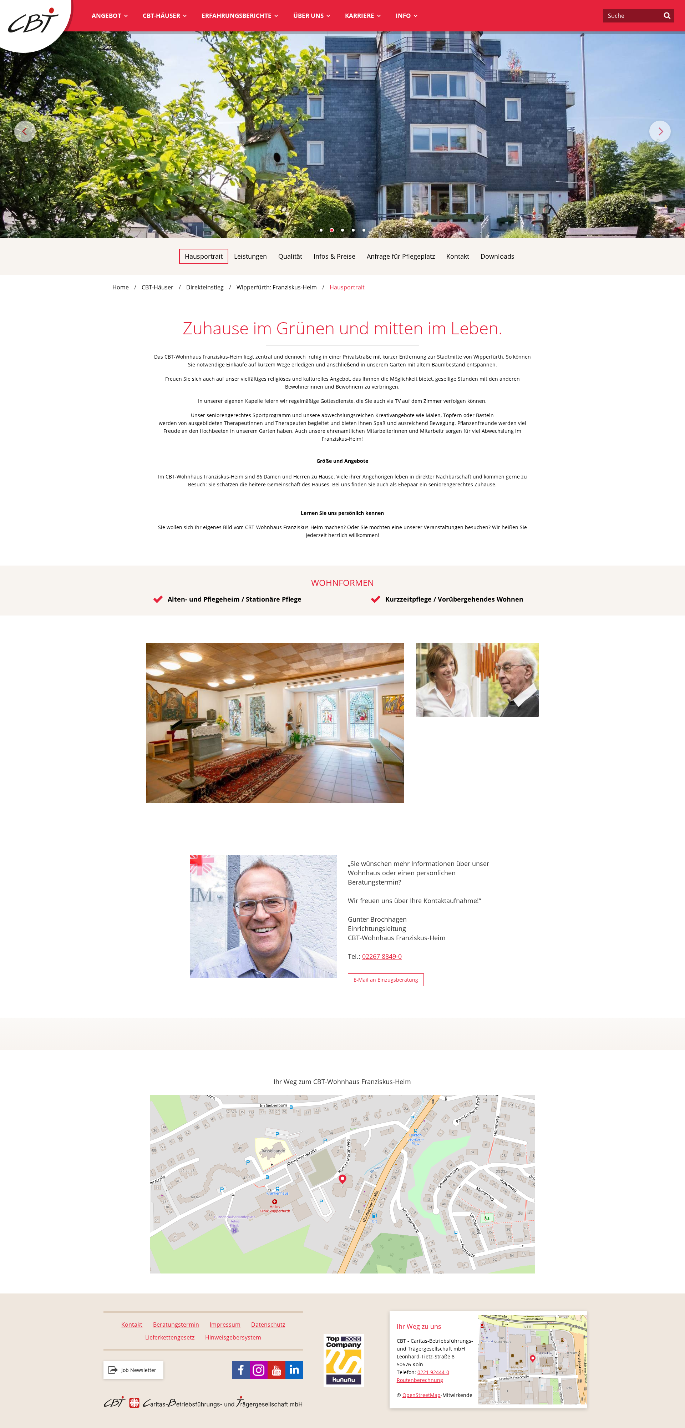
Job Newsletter (138, 1370)
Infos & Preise (334, 256)
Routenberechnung (420, 1380)
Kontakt (457, 256)
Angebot (106, 15)
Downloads (497, 256)
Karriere (359, 15)
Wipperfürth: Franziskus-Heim (277, 287)
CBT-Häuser (161, 15)
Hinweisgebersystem (233, 1337)
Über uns (308, 15)
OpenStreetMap (421, 1395)
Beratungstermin (176, 1324)
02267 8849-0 (382, 956)
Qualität (290, 256)
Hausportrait (204, 256)
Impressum (225, 1324)
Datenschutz (268, 1324)
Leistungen (250, 256)
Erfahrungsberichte (237, 15)
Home (120, 287)
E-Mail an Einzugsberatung (386, 979)
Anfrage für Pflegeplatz (401, 256)
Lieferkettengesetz (169, 1337)
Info (403, 15)
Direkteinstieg (205, 287)
